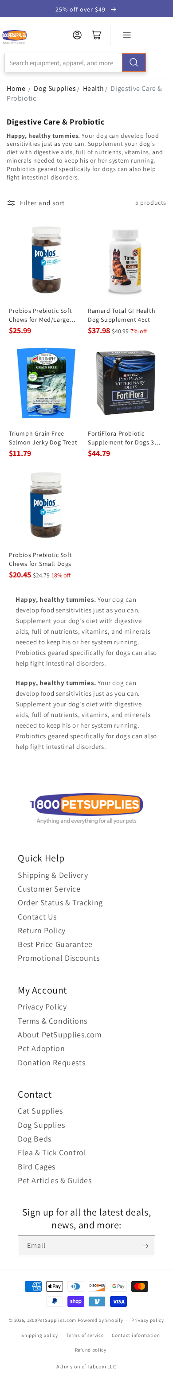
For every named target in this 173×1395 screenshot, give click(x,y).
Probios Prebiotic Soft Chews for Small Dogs (40, 559)
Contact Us (37, 917)
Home (16, 88)
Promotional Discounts (59, 958)
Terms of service (84, 1335)
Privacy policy (147, 1320)
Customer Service (49, 889)
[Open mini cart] (96, 35)
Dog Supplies (55, 88)
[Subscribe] (145, 1245)
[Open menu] (127, 35)
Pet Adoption (41, 1048)
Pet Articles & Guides (55, 1180)
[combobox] (75, 62)
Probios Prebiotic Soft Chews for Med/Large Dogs (40, 315)
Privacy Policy (42, 1006)
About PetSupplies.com (60, 1034)
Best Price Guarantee (55, 944)
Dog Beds (34, 1139)
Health (93, 88)
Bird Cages (36, 1166)
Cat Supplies (40, 1111)
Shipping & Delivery (53, 875)
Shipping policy (39, 1335)
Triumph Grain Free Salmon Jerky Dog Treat (43, 437)
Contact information (136, 1335)
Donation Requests (51, 1062)
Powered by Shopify (100, 1320)
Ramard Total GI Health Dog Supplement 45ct (121, 315)
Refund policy (90, 1350)
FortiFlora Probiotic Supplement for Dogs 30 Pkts (122, 438)
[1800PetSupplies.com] (14, 37)
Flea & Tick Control (52, 1152)
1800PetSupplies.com (51, 1320)
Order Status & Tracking (60, 902)
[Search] (134, 62)
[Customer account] (77, 35)
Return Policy (42, 930)
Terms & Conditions (52, 1021)
